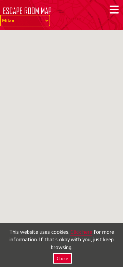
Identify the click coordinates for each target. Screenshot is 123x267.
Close (62, 258)
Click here (81, 231)
